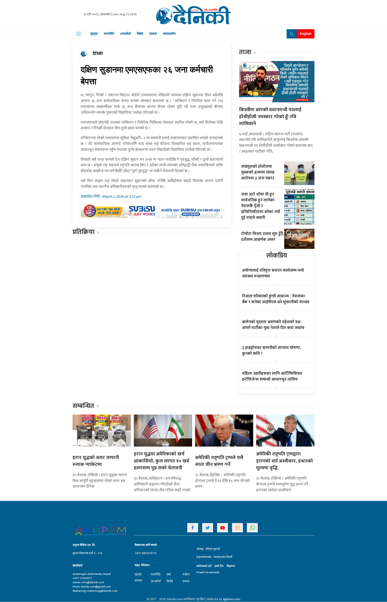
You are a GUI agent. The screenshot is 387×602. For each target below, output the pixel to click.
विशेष (140, 34)
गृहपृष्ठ (94, 34)
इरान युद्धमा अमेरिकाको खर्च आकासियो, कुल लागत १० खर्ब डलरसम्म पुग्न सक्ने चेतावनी (161, 461)
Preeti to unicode (208, 572)
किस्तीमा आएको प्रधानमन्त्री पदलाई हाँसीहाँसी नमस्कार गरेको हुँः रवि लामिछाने (270, 117)
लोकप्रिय (276, 255)
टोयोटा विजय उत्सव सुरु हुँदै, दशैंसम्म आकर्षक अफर (262, 236)
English (305, 34)
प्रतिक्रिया (84, 232)
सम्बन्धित (84, 406)
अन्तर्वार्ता (125, 34)
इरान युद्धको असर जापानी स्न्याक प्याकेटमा (96, 461)
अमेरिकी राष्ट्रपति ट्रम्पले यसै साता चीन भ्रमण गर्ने (219, 461)
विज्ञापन (231, 566)
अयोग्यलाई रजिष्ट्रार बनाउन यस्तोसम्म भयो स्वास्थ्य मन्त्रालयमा (273, 273)
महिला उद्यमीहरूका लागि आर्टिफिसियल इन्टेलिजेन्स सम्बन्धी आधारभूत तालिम (272, 376)
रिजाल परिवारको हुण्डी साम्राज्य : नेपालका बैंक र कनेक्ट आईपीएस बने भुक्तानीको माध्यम (275, 299)
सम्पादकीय (169, 34)
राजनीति (109, 34)
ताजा (245, 52)
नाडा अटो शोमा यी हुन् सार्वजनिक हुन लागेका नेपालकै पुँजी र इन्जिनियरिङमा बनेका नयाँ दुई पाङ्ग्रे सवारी (260, 206)
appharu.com (231, 599)
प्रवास (153, 34)
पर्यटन (186, 574)
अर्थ (168, 574)
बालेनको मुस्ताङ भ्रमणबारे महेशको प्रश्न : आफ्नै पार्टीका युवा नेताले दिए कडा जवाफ (273, 325)
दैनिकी (98, 53)
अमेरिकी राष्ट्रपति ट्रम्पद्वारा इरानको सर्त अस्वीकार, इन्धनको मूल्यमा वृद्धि (284, 461)
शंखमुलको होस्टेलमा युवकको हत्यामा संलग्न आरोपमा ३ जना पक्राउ (257, 172)
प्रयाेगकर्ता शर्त (204, 566)
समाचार (138, 580)
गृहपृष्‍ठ (138, 574)
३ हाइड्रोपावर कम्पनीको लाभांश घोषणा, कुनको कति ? (271, 350)
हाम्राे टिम (219, 566)
